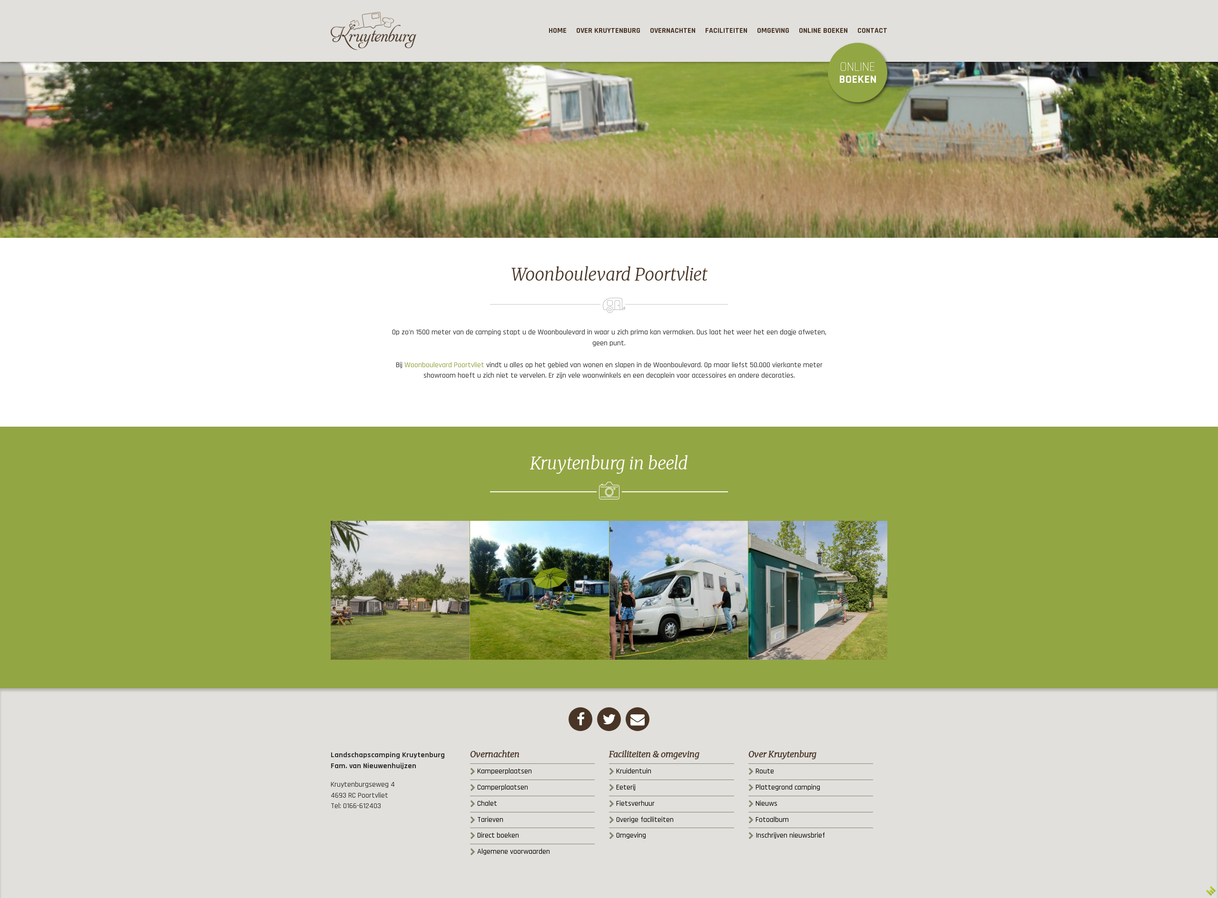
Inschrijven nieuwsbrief (790, 835)
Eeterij (626, 787)
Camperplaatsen (502, 787)
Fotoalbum (772, 820)
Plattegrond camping (788, 787)
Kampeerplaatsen (504, 771)
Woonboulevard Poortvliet (444, 365)
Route (765, 771)
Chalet (487, 804)
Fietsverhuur (635, 804)
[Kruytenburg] (373, 31)
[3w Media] (1211, 891)
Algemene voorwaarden (513, 852)
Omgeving (631, 835)
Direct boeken (498, 835)
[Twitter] (609, 719)
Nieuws (766, 804)
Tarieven (490, 820)
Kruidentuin (633, 771)
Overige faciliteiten (645, 820)
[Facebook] (580, 719)
